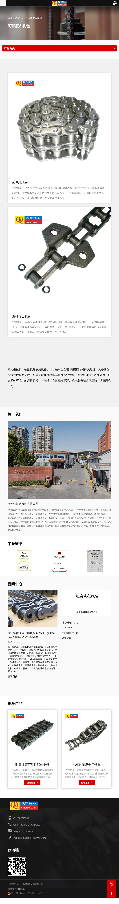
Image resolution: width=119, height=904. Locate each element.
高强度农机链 (21, 317)
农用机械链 (20, 183)
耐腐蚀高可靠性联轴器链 (32, 765)
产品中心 (20, 17)
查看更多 (13, 676)
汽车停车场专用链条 (87, 765)
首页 (10, 17)
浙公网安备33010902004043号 (27, 893)
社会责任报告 (70, 622)
